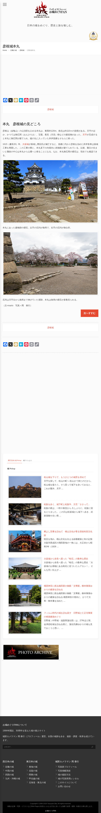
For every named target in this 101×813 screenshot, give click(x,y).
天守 (85, 135)
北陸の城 (33, 771)
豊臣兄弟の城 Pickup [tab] (14, 460)
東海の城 (33, 767)
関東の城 (33, 775)
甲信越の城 (34, 778)
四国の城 (9, 775)
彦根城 (22, 50)
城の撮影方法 (64, 775)
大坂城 (25, 144)
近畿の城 (13, 50)
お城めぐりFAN (50, 811)
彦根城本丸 (31, 50)
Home (5, 50)
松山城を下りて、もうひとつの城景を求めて (65, 477)
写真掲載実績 (64, 771)
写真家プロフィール (67, 767)
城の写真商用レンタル (68, 778)
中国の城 (9, 771)
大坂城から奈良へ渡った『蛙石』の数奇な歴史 (66, 559)
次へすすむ (89, 313)
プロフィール (33, 736)
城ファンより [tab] (27, 460)
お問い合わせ (64, 786)
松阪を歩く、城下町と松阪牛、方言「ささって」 (67, 504)
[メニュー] (5, 4)
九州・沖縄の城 (12, 778)
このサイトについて (67, 782)
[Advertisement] (50, 74)
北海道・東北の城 (37, 782)
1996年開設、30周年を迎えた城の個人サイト (24, 731)
